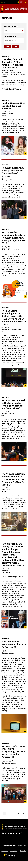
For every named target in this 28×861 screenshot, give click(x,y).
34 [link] (19, 813)
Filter (8, 46)
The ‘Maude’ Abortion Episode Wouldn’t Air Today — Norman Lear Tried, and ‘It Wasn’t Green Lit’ (13, 479)
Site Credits (23, 851)
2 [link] (7, 813)
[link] (23, 813)
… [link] (14, 813)
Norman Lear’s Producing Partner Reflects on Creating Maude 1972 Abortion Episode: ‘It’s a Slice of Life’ (13, 317)
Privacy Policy (13, 851)
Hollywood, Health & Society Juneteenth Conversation (12, 170)
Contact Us (4, 851)
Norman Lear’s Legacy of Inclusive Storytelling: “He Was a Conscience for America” (13, 751)
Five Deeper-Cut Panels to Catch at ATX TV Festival (13, 644)
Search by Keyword (10, 36)
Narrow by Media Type (11, 26)
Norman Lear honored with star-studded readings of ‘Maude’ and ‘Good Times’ (13, 404)
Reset (15, 46)
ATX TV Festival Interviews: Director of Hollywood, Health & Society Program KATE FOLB (13, 238)
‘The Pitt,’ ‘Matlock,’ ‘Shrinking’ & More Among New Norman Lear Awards (12, 63)
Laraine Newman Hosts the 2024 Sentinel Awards (13, 106)
